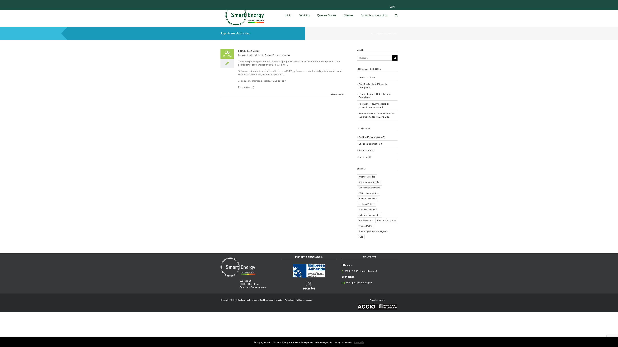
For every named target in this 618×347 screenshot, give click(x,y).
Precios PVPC (365, 226)
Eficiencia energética (368, 193)
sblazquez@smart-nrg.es (359, 282)
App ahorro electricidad (369, 182)
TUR (361, 237)
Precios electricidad (386, 220)
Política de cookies (304, 300)
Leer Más (359, 342)
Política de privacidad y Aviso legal (279, 300)
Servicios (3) (365, 157)
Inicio (288, 15)
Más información (337, 94)
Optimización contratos (369, 215)
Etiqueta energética (368, 198)
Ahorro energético (367, 177)
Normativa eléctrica (368, 209)
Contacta (369, 257)
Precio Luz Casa (248, 50)
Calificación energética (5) (372, 137)
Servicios (304, 15)
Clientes (348, 15)
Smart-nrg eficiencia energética (373, 231)
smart (244, 55)
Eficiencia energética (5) (371, 143)
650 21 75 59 (351, 271)
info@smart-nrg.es (256, 287)
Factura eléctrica (366, 204)
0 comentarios (283, 55)
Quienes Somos (326, 15)
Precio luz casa (366, 220)
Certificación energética (369, 188)
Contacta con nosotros (374, 15)
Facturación (270, 55)
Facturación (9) (366, 150)
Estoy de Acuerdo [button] (343, 342)
